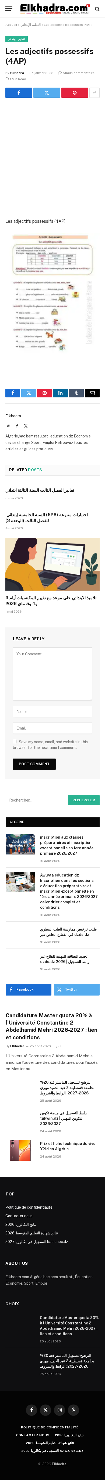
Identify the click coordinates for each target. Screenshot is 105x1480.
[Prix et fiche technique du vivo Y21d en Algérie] (20, 1150)
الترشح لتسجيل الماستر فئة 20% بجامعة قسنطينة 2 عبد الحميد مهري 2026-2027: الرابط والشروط (67, 1087)
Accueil (11, 25)
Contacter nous (19, 1216)
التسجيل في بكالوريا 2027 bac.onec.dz (36, 1242)
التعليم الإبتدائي (30, 25)
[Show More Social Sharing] (94, 93)
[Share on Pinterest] (74, 93)
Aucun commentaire (78, 73)
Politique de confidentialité (28, 1207)
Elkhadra (17, 73)
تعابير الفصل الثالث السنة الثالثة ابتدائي (39, 490)
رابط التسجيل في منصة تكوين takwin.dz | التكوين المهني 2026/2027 (63, 1118)
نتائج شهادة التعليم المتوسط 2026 (31, 1233)
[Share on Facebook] (18, 93)
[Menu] (8, 9)
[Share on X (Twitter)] (46, 93)
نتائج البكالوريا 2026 (20, 1224)
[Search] (97, 9)
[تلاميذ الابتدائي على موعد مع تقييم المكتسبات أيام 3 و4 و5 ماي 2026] (52, 564)
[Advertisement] (52, 158)
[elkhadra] (55, 8)
